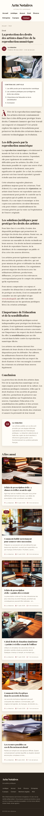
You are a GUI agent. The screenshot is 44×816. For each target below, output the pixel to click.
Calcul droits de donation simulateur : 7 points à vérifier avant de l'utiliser (20, 643)
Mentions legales (24, 791)
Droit (29, 13)
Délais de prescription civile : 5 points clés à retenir (16, 591)
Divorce (36, 13)
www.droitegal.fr (9, 298)
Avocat (22, 13)
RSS (33, 791)
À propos (15, 18)
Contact (26, 18)
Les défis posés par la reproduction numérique (23, 88)
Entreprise (6, 18)
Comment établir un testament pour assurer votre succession (18, 540)
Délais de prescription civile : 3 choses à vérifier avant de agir (18, 488)
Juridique (13, 13)
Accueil (5, 13)
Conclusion (11, 103)
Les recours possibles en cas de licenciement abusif (16, 745)
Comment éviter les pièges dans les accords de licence (16, 694)
